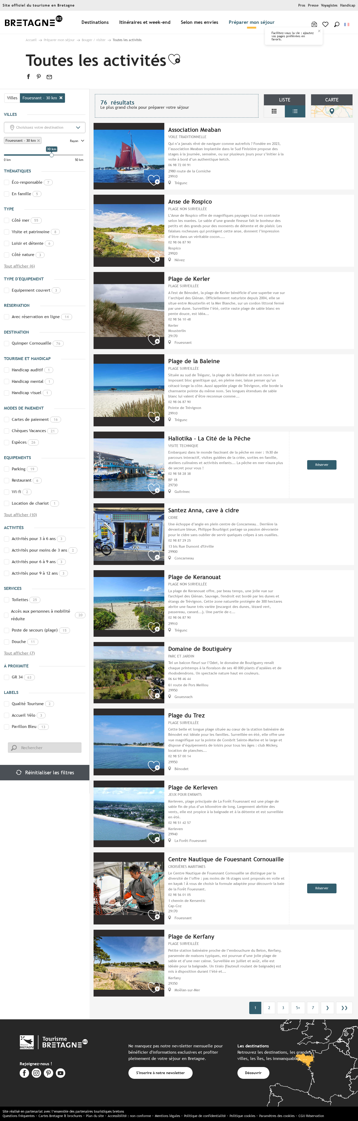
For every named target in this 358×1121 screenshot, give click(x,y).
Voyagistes (329, 5)
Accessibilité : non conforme (129, 1116)
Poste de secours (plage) (39, 630)
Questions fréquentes (19, 1116)
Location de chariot (34, 503)
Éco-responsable (30, 182)
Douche (23, 641)
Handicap (347, 5)
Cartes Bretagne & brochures (60, 1116)
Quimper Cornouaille (36, 343)
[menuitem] (33, 22)
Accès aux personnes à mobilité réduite (47, 615)
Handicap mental (31, 381)
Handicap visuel (30, 392)
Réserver (321, 465)
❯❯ (344, 1007)
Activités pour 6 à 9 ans (37, 561)
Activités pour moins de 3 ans (43, 550)
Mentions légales (167, 1116)
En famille (25, 193)
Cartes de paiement (35, 419)
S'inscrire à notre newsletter (160, 1072)
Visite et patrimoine (34, 231)
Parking (23, 468)
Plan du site (95, 1116)
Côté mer (25, 220)
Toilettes (24, 599)
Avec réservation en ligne (40, 316)
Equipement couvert (34, 290)
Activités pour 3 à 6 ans (37, 538)
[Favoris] (325, 24)
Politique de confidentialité (205, 1116)
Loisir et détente (31, 243)
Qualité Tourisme (31, 703)
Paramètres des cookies (277, 1116)
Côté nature (26, 254)
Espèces (23, 442)
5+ (298, 1007)
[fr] (347, 24)
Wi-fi (20, 491)
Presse (313, 5)
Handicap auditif (31, 369)
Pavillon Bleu (28, 726)
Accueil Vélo (27, 715)
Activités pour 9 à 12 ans (38, 573)
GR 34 (21, 676)
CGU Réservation (311, 1116)
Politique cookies (242, 1116)
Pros (301, 5)
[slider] (52, 155)
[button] (336, 24)
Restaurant (25, 480)
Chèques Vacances (33, 430)
